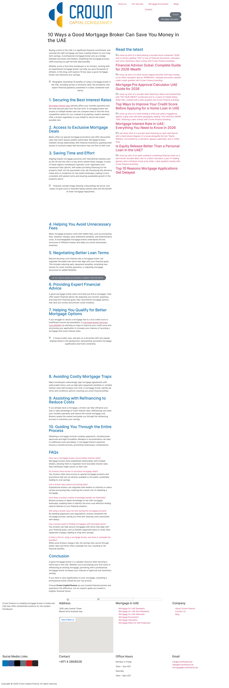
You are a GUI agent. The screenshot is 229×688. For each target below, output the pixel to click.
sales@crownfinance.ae (182, 664)
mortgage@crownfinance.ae (185, 667)
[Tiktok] (23, 663)
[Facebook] (11, 663)
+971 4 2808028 (70, 661)
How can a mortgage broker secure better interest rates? (75, 458)
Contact (148, 9)
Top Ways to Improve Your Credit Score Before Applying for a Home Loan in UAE (147, 106)
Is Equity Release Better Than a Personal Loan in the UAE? (148, 148)
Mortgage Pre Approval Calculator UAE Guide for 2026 (146, 87)
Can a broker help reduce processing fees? (68, 484)
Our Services (137, 4)
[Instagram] (35, 663)
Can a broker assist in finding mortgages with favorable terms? (77, 524)
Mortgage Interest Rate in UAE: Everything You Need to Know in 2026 (146, 126)
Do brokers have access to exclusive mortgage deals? (73, 471)
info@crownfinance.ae (182, 662)
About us (122, 4)
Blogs (176, 4)
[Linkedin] (5, 663)
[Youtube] (29, 663)
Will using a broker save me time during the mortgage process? (77, 511)
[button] (80, 458)
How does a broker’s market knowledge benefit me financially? (77, 497)
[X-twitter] (17, 663)
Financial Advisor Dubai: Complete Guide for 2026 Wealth (148, 67)
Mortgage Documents (158, 4)
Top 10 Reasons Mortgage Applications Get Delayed (147, 170)
